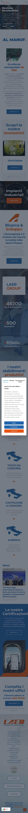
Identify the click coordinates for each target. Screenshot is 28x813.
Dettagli (11, 380)
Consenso (6, 380)
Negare (14, 423)
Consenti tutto (14, 431)
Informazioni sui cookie (20, 381)
